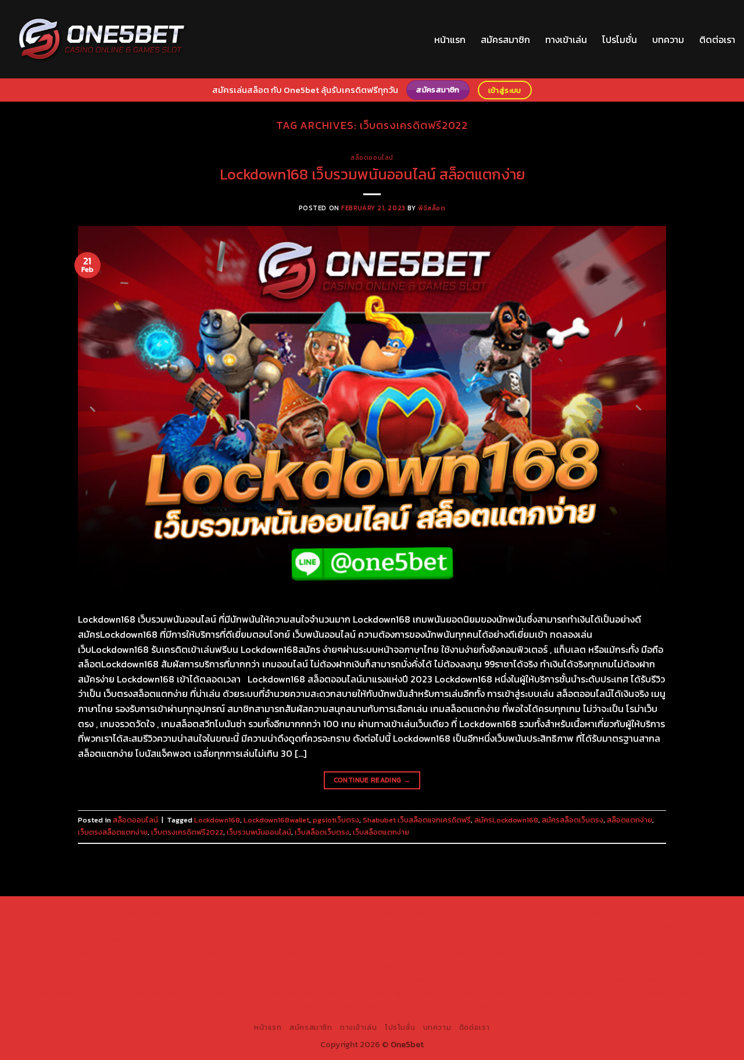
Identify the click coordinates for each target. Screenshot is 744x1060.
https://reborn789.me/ (592, 952)
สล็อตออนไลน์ (372, 157)
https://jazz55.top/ (478, 966)
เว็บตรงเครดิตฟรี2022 (187, 832)
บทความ (668, 39)
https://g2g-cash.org (389, 912)
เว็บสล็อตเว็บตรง (322, 832)
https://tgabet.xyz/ (657, 925)
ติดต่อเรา (717, 39)
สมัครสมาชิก (505, 39)
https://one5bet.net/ (155, 952)
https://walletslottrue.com (69, 966)
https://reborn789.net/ (399, 952)
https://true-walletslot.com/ (347, 1006)
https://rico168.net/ (656, 939)
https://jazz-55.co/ (554, 966)
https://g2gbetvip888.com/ (200, 979)
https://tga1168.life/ (321, 939)
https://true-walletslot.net (496, 952)
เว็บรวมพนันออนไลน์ (259, 832)
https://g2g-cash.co (470, 912)
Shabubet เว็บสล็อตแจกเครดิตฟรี (417, 819)
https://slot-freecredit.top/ (457, 1006)
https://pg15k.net (148, 925)
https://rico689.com (308, 912)
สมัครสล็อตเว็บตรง (572, 819)
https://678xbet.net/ (400, 939)
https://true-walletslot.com (385, 966)
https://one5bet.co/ (235, 952)
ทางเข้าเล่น (566, 39)
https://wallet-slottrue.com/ (610, 992)
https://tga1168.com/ (578, 925)
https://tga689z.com (71, 912)
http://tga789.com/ (88, 939)
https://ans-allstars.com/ (568, 939)
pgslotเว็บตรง (336, 819)
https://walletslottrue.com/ (500, 992)
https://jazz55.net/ (674, 952)
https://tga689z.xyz (228, 912)
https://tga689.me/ (142, 992)
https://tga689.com (65, 992)
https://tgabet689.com (225, 992)
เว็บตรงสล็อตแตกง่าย (113, 832)
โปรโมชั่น (619, 39)
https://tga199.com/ (314, 952)
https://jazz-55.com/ (633, 966)
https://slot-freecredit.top (278, 966)
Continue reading (372, 780)
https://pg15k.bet (543, 912)
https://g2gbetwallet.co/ (650, 979)
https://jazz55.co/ (110, 979)
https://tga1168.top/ (243, 939)
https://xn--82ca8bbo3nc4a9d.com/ (530, 979)
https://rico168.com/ (73, 952)
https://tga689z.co (151, 912)
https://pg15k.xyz (679, 912)
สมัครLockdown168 (506, 819)
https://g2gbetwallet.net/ (408, 979)
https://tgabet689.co (404, 992)
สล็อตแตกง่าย (629, 819)
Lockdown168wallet (276, 819)
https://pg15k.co (81, 925)
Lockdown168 (217, 819)
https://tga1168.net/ (165, 939)
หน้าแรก (450, 39)
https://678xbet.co (480, 939)
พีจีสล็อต (431, 208)
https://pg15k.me (611, 912)
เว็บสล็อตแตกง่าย (381, 832)
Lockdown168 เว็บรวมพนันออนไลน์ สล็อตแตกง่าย (372, 174)
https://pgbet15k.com (225, 925)
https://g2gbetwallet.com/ (306, 979)
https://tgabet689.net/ (316, 992)
